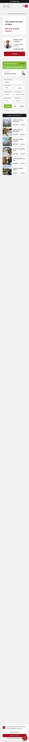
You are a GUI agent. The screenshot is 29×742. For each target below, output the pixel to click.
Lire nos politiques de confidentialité (14, 738)
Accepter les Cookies (14, 735)
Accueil (4, 13)
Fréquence (17, 98)
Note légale (7, 110)
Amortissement (7, 98)
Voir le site (14, 110)
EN (26, 6)
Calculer (8, 106)
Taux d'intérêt (18, 91)
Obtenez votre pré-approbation (14, 67)
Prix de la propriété (8, 79)
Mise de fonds (7, 85)
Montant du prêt (7, 91)
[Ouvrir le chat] (24, 737)
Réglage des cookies (14, 732)
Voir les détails (22, 110)
